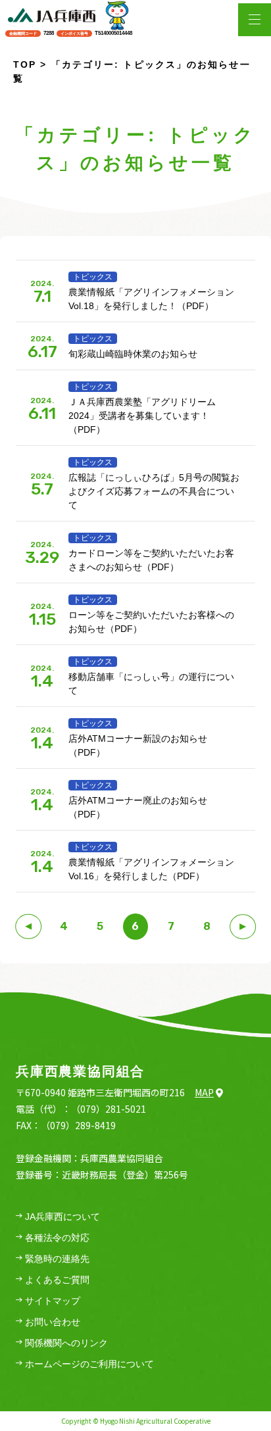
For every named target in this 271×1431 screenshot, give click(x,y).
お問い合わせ (52, 1322)
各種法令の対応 (57, 1237)
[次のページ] (243, 926)
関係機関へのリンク (66, 1343)
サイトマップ (52, 1301)
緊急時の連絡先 (57, 1258)
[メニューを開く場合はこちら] (254, 19)
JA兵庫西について (62, 1216)
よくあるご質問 (57, 1279)
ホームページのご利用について (89, 1364)
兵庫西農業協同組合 (80, 1071)
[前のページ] (28, 926)
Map (204, 1092)
